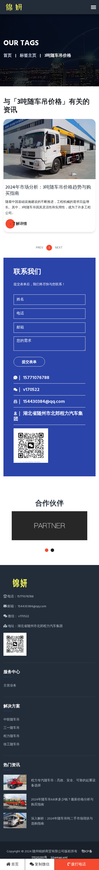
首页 (7, 55)
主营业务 (9, 685)
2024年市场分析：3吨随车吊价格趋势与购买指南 (48, 190)
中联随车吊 (11, 719)
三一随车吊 (11, 728)
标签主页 (28, 55)
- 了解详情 (18, 224)
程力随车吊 (11, 736)
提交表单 (29, 362)
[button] (46, 550)
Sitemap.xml (59, 857)
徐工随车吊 (11, 744)
